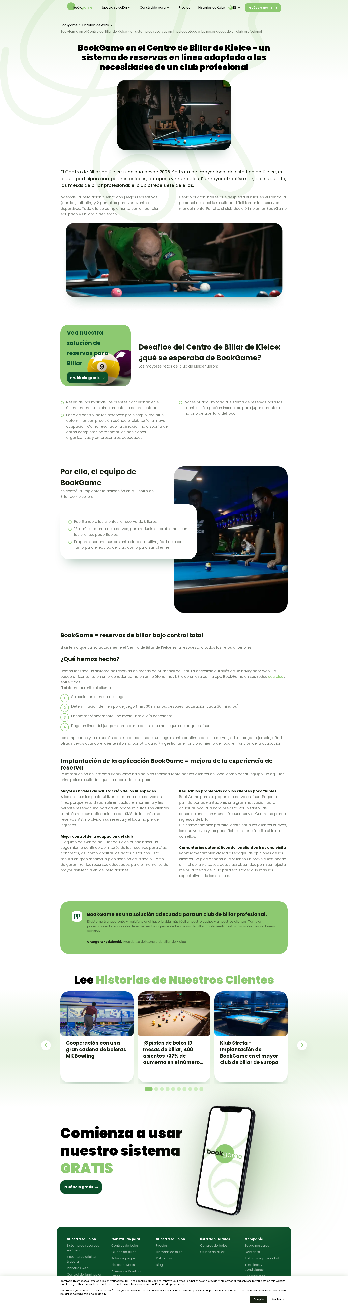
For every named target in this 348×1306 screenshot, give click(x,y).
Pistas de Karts (123, 1264)
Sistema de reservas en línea (83, 1248)
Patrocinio (164, 1258)
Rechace (278, 1299)
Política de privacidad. (170, 1284)
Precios (184, 7)
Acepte (259, 1299)
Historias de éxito (211, 7)
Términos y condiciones (254, 1267)
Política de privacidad (262, 1258)
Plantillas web (78, 1268)
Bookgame (69, 25)
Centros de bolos (125, 1245)
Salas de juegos (123, 1258)
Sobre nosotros (257, 1245)
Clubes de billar (123, 1252)
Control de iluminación (84, 1274)
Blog (159, 1264)
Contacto (252, 1252)
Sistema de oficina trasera (81, 1259)
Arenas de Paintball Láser (126, 1273)
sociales (276, 676)
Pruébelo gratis (260, 8)
